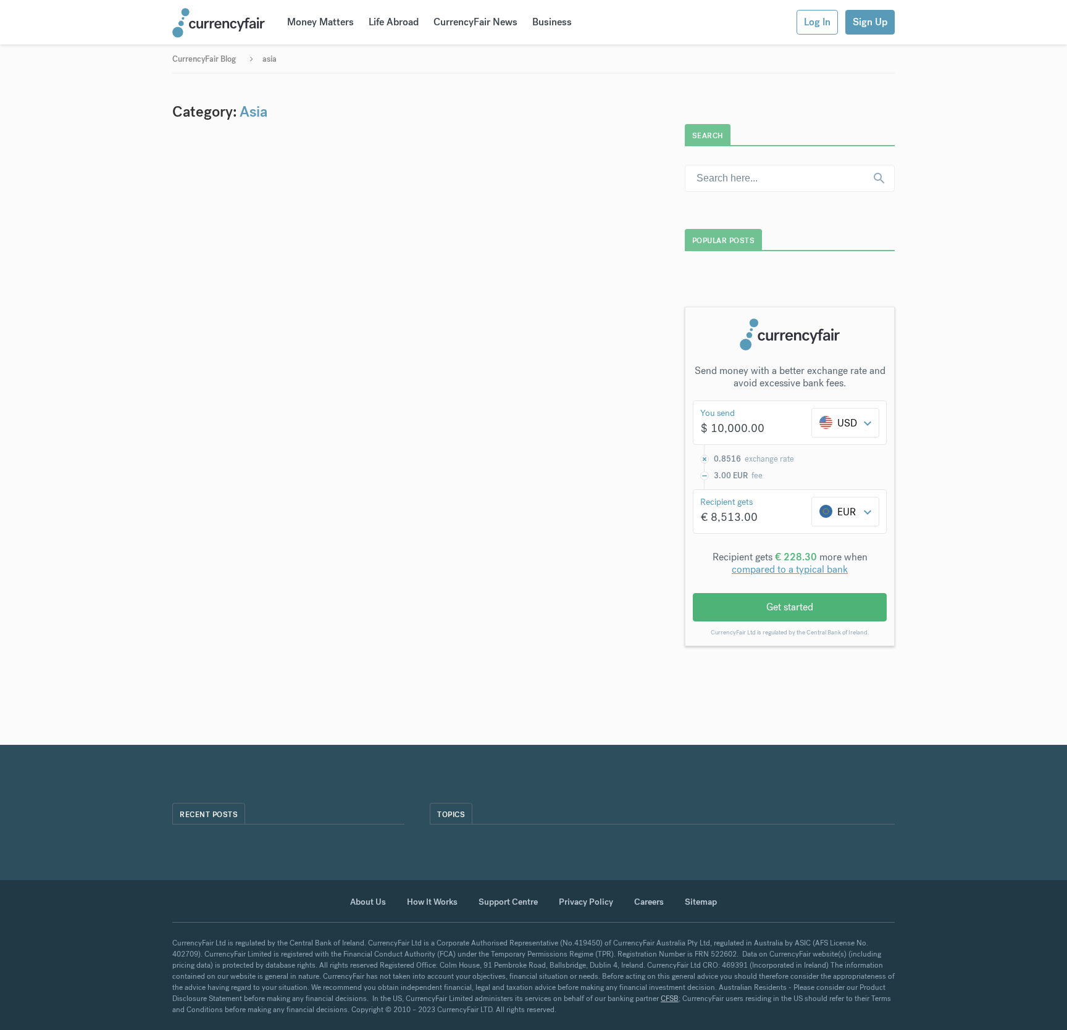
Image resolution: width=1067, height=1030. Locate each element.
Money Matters (320, 21)
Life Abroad (394, 21)
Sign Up (870, 21)
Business (552, 21)
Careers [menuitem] (649, 901)
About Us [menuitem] (368, 901)
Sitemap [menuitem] (701, 901)
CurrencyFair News (475, 21)
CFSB (670, 998)
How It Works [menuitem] (432, 901)
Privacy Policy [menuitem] (586, 901)
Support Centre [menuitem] (508, 901)
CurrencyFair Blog (204, 59)
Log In (817, 21)
